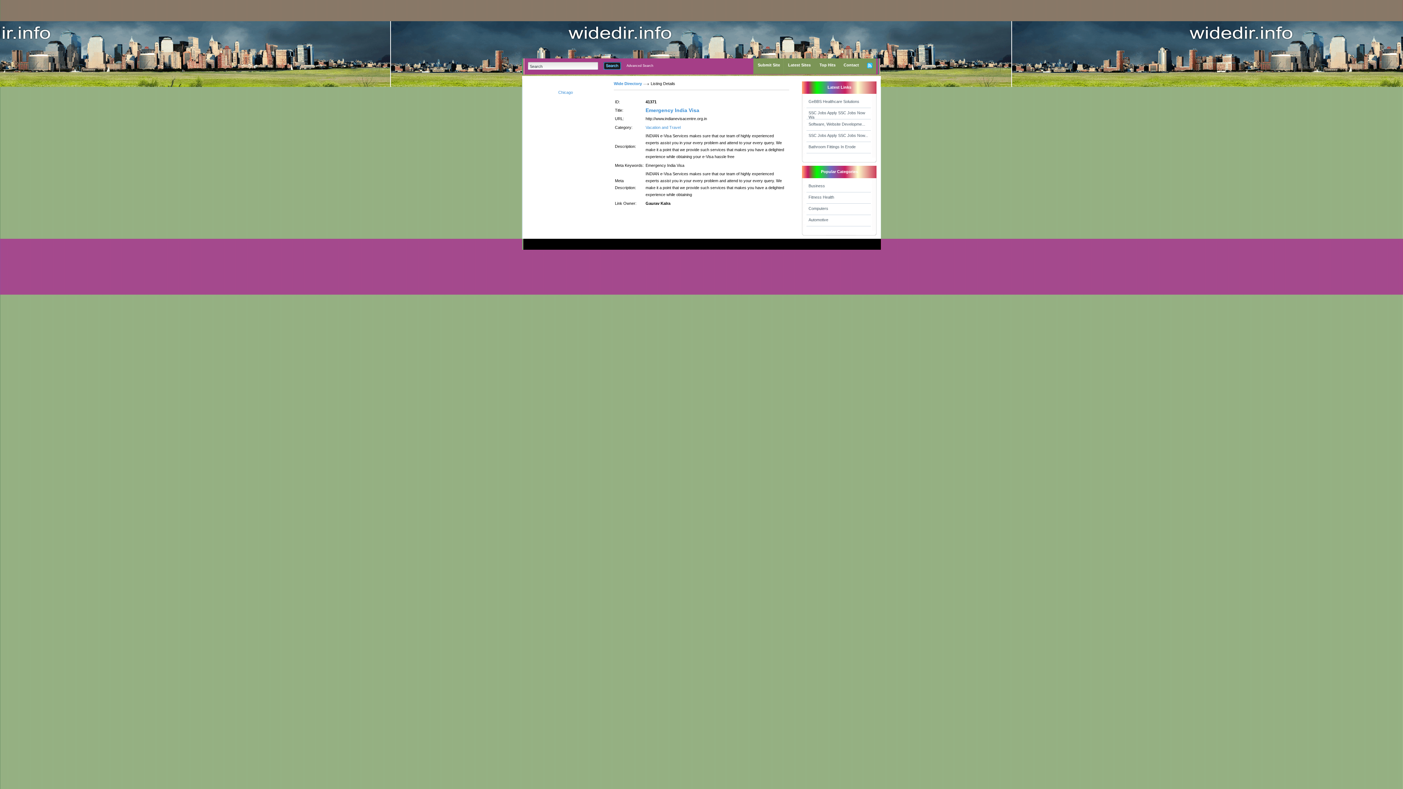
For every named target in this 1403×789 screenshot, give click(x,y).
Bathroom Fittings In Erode (832, 147)
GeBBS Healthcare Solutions (834, 101)
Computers (818, 208)
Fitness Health (821, 197)
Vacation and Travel (663, 127)
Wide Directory (628, 83)
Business (817, 186)
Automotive (818, 220)
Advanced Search (640, 66)
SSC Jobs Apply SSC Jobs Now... (838, 135)
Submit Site (769, 65)
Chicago (565, 92)
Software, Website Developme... (837, 124)
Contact (851, 65)
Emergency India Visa (672, 110)
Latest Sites (799, 65)
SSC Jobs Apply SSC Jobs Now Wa (837, 115)
